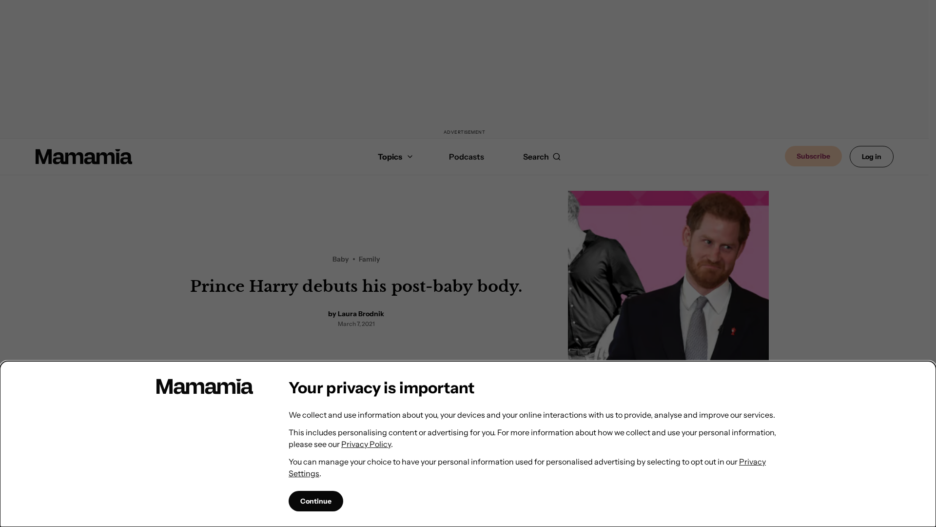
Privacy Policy (366, 444)
